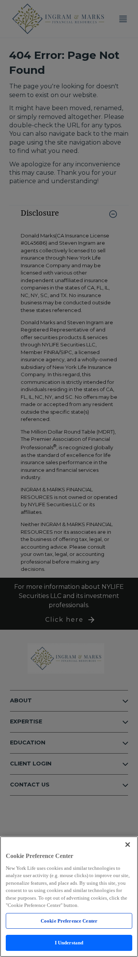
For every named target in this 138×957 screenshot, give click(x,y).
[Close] (127, 844)
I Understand (69, 943)
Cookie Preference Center (69, 921)
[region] (69, 896)
